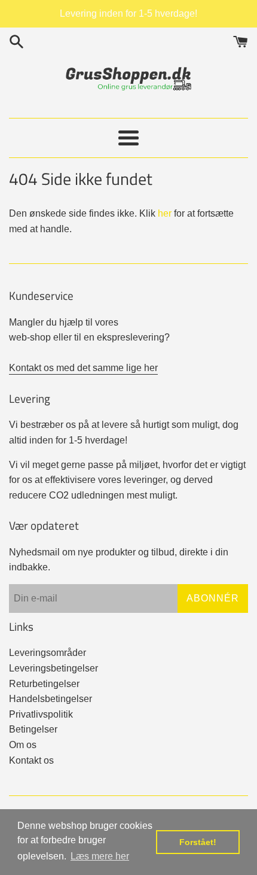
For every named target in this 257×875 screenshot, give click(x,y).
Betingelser (33, 729)
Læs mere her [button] (100, 856)
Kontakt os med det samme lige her (83, 368)
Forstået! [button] (197, 842)
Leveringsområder (47, 653)
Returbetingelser (44, 684)
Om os (22, 745)
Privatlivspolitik (41, 714)
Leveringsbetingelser (53, 668)
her (165, 213)
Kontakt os (31, 760)
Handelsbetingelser (50, 699)
